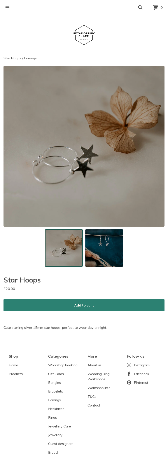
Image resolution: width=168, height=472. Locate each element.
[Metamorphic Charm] (84, 35)
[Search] (140, 7)
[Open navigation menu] (7, 8)
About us (95, 365)
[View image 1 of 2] (64, 248)
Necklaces (56, 409)
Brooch (53, 452)
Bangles (54, 382)
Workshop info (99, 388)
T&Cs (92, 396)
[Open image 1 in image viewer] (84, 146)
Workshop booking (62, 365)
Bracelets (55, 391)
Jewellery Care (59, 426)
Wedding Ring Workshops (99, 376)
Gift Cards (56, 374)
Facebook (141, 374)
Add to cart (84, 305)
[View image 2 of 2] (104, 248)
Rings (52, 417)
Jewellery (55, 435)
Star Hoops (12, 58)
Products (16, 374)
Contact (94, 405)
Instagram (142, 365)
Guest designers (60, 443)
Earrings (30, 58)
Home (13, 365)
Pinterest (141, 382)
